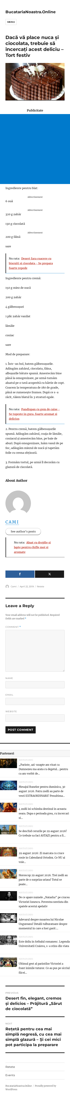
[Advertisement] (35, 149)
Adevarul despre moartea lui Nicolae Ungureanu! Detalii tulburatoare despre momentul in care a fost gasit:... (43, 924)
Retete (40, 586)
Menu (11, 22)
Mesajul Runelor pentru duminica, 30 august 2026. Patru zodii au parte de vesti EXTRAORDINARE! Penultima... (42, 791)
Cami (12, 522)
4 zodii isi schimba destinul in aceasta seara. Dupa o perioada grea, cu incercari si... (44, 813)
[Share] (19, 574)
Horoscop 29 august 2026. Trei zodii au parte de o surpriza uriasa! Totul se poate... (43, 880)
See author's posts (23, 531)
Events (10, 1075)
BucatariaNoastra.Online (30, 12)
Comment (13, 626)
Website (11, 711)
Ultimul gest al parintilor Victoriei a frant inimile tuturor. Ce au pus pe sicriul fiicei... (44, 968)
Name (9, 678)
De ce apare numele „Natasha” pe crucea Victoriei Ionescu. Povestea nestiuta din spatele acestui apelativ (44, 902)
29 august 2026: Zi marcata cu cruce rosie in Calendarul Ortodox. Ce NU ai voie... (42, 858)
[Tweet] (49, 574)
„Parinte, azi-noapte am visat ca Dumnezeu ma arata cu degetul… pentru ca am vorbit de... (43, 769)
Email (9, 694)
